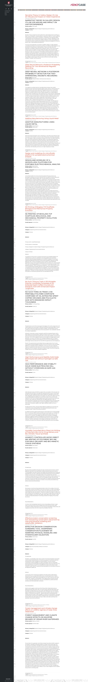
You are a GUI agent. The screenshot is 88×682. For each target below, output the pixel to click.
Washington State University (9, 4)
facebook (6, 679)
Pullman (39, 62)
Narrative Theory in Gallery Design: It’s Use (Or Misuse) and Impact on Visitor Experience (42, 16)
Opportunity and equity (33, 62)
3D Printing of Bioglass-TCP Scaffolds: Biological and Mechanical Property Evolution (39, 208)
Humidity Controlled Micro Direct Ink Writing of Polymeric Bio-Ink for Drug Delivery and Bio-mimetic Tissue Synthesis (42, 432)
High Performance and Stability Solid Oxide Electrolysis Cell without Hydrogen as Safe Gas (42, 358)
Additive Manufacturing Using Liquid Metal (42, 118)
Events (6, 13)
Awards (6, 14)
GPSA (32, 276)
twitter (8, 679)
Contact (8, 9)
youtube (9, 679)
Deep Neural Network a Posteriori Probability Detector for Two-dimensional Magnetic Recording (42, 66)
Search (6, 9)
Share (11, 9)
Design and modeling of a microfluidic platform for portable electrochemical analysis (40, 155)
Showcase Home (8, 10)
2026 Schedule (7, 12)
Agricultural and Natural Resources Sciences (37, 604)
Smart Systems (35, 116)
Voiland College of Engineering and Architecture (51, 62)
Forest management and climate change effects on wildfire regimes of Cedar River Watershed (41, 610)
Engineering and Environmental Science (36, 278)
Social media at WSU (11, 679)
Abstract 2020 (33, 61)
